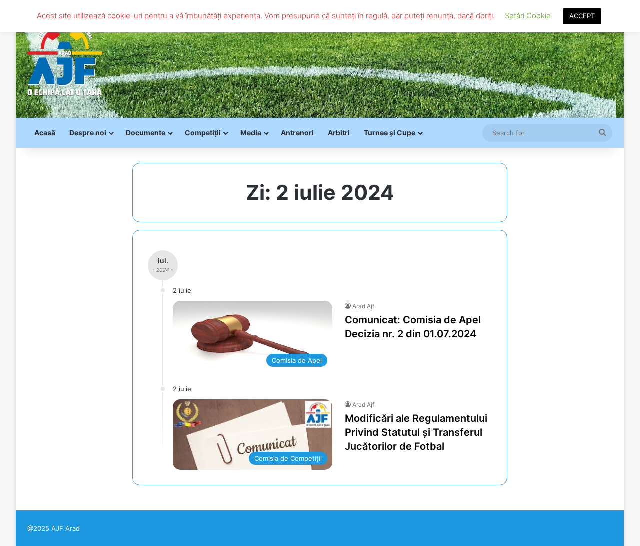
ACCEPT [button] (582, 16)
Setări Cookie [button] (528, 15)
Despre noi (88, 132)
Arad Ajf (363, 306)
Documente (146, 132)
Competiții (203, 132)
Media (251, 132)
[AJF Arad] (65, 59)
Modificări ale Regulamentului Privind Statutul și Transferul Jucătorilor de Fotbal (416, 432)
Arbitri (339, 132)
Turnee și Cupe (390, 132)
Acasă (45, 132)
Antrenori (297, 132)
